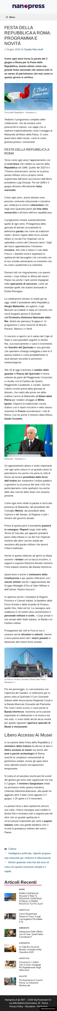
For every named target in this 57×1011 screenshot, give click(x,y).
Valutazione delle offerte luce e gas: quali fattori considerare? (31, 934)
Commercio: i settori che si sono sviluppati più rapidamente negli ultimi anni (30, 966)
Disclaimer (30, 1006)
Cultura (12, 848)
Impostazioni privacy (48, 1009)
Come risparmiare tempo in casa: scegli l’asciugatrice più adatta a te (30, 918)
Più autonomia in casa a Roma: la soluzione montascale (31, 983)
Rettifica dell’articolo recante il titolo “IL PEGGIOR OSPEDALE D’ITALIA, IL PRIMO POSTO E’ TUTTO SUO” (31, 898)
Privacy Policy (16, 1006)
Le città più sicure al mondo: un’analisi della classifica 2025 (30, 949)
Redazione (42, 1006)
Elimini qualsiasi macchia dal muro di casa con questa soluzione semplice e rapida (26, 867)
